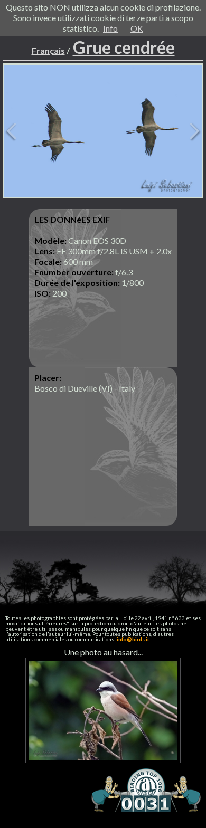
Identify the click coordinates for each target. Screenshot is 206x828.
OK (136, 28)
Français (48, 50)
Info (110, 28)
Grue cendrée (124, 47)
